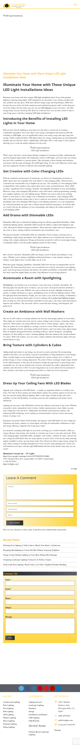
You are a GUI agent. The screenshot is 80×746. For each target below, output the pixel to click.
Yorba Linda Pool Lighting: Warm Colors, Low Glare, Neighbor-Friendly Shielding (34, 564)
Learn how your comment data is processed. (49, 529)
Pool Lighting (8, 708)
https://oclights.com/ (11, 464)
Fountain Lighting (10, 724)
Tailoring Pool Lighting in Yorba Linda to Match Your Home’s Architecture (31, 545)
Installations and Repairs (38, 714)
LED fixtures (38, 446)
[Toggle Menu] (75, 5)
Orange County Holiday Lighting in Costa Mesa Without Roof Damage (30, 555)
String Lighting (9, 727)
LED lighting (46, 108)
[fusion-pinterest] (40, 688)
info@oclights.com (65, 720)
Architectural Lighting (11, 702)
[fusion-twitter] (21, 688)
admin (75, 469)
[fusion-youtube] (46, 688)
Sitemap (57, 730)
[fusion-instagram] (33, 688)
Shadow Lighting (9, 717)
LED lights (17, 135)
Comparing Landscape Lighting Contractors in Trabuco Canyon (27, 559)
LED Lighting (8, 714)
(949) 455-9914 (64, 715)
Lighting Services (35, 702)
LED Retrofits (34, 720)
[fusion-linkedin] (58, 688)
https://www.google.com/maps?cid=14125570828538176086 (26, 456)
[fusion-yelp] (52, 688)
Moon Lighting (9, 720)
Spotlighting (7, 285)
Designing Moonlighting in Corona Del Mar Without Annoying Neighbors (31, 550)
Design (31, 711)
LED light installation (42, 97)
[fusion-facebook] (27, 688)
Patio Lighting (8, 705)
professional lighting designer (63, 298)
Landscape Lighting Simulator (36, 706)
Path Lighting (8, 711)
